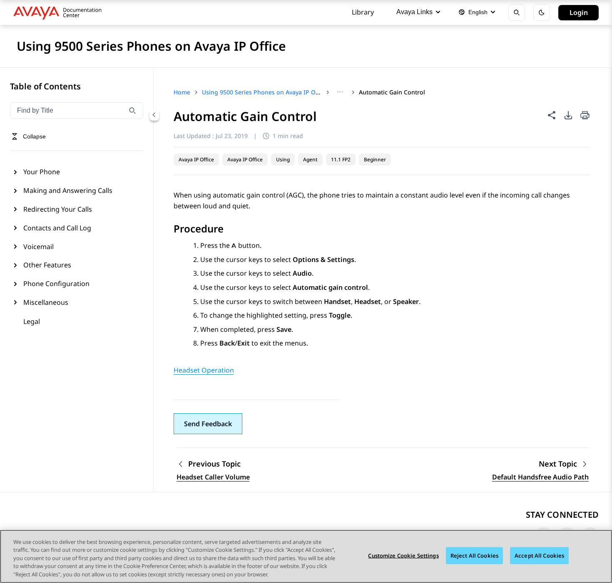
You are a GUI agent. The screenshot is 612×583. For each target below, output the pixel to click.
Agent (310, 159)
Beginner (375, 159)
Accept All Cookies (539, 555)
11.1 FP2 (341, 159)
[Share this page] (552, 115)
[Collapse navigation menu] (154, 115)
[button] (208, 423)
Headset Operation (204, 370)
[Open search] (516, 12)
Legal (31, 321)
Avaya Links (414, 11)
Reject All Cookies (474, 555)
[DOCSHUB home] (59, 12)
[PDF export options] (568, 115)
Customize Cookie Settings (403, 555)
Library (363, 12)
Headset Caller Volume (213, 477)
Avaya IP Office (196, 159)
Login (579, 12)
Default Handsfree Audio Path (540, 477)
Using (283, 159)
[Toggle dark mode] (541, 12)
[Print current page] (585, 115)
